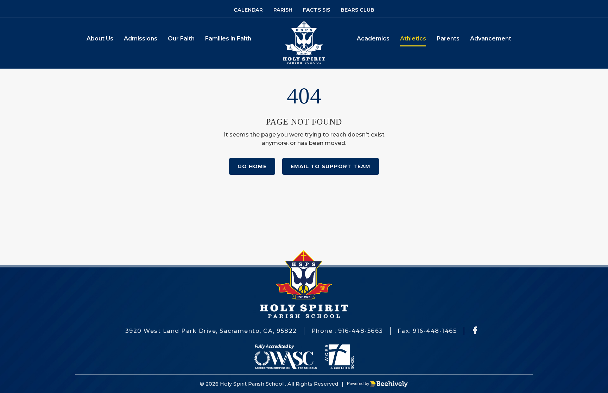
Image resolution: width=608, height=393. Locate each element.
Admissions (140, 38)
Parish (282, 10)
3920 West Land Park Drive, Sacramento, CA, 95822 (211, 331)
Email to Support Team (330, 166)
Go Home (252, 166)
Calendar (248, 10)
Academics (373, 38)
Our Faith (181, 38)
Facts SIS (316, 10)
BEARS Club (357, 10)
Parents (448, 38)
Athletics (413, 38)
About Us (100, 38)
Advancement (490, 38)
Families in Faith (228, 38)
